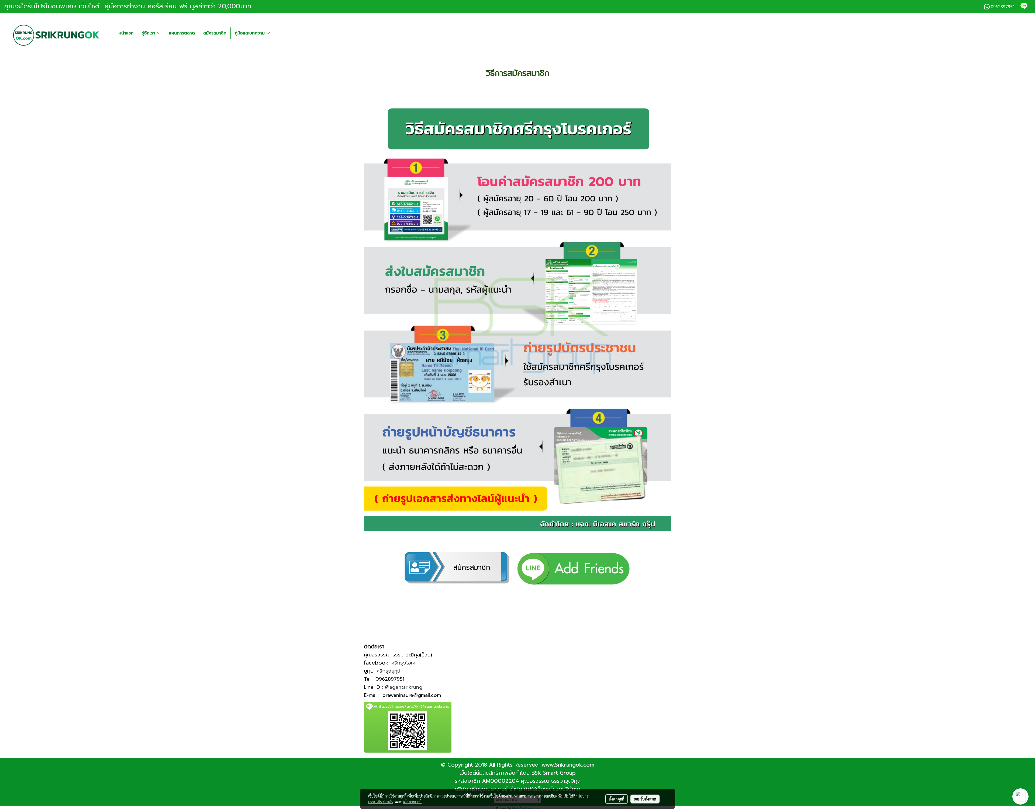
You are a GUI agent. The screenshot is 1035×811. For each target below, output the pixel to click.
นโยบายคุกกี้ (412, 801)
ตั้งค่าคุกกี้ (616, 798)
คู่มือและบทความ (250, 33)
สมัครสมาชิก (214, 33)
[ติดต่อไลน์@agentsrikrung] (573, 566)
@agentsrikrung (403, 687)
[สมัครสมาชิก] (457, 566)
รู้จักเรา (149, 33)
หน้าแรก (126, 33)
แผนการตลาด (182, 33)
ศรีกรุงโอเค (403, 663)
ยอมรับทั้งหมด (645, 798)
